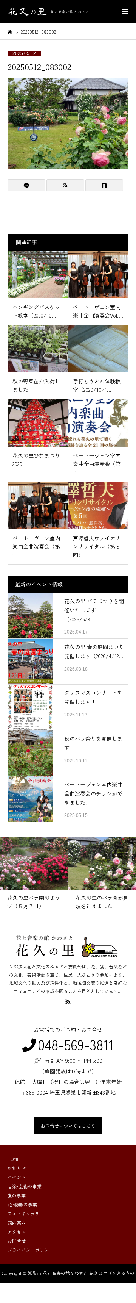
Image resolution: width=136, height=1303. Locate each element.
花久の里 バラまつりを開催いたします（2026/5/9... (94, 610)
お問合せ (17, 1240)
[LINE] (26, 185)
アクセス (17, 1231)
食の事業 (17, 1195)
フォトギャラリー (26, 1213)
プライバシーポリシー (30, 1250)
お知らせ (17, 1168)
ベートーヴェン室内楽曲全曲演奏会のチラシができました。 (93, 793)
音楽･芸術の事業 (25, 1186)
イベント (17, 1177)
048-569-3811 (76, 1044)
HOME (14, 1159)
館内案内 (17, 1222)
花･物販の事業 (22, 1204)
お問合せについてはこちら (68, 1125)
